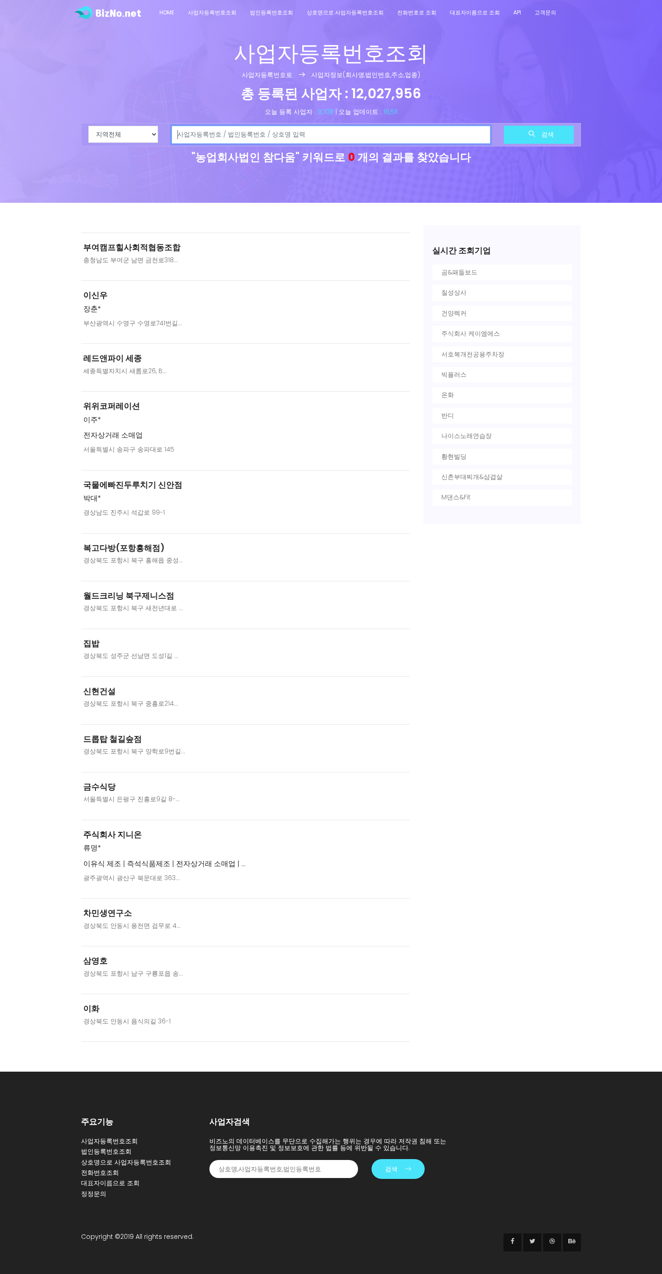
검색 (547, 134)
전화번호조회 (100, 1172)
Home (166, 12)
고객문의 (545, 12)
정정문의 (93, 1193)
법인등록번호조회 (271, 12)
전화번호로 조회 (416, 12)
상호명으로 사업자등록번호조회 (345, 12)
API (517, 12)
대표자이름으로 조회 (475, 12)
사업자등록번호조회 (212, 12)
